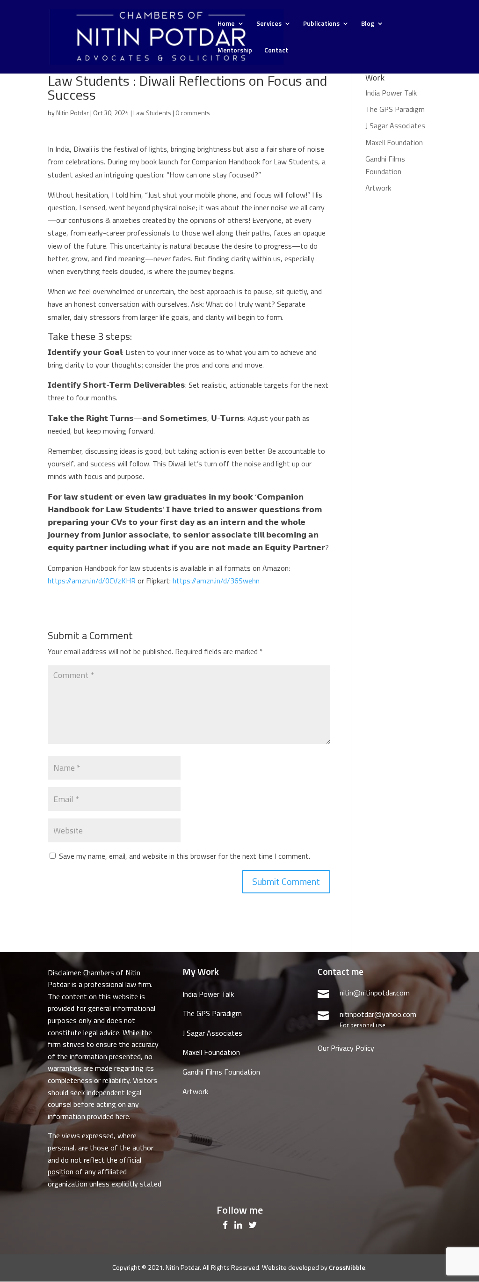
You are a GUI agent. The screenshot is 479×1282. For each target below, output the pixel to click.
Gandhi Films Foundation (221, 1071)
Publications (321, 24)
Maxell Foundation (394, 142)
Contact (276, 51)
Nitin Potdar (72, 113)
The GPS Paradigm (395, 109)
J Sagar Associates (395, 125)
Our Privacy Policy (346, 1048)
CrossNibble (347, 1267)
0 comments (192, 113)
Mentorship (235, 51)
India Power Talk (391, 92)
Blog (367, 24)
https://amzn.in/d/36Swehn (216, 580)
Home (226, 24)
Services (269, 24)
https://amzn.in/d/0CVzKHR (92, 580)
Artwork (378, 187)
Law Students (152, 113)
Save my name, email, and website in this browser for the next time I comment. (184, 856)
